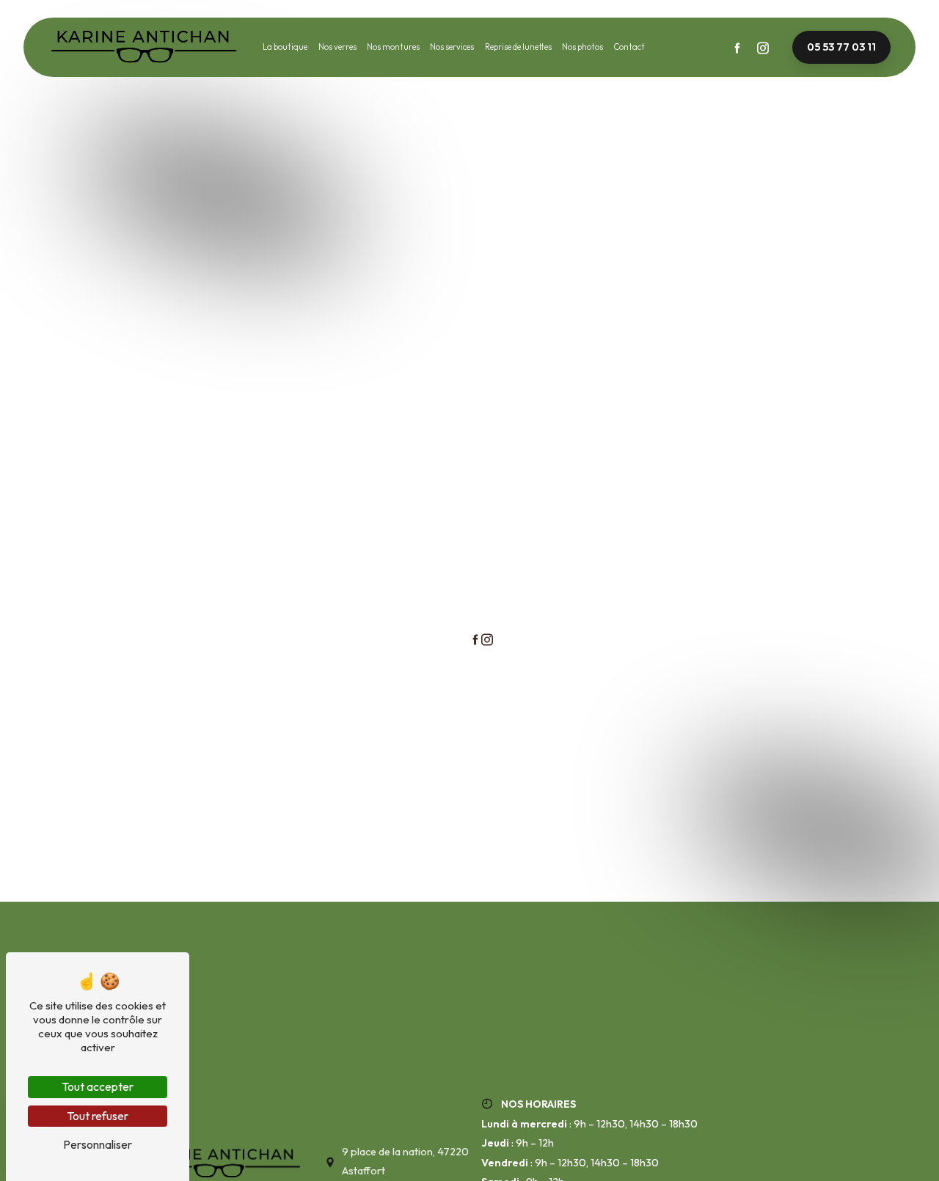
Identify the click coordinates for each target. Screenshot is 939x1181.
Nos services (452, 47)
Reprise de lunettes (518, 47)
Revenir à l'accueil (525, 611)
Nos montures (393, 47)
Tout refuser (97, 1115)
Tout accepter (98, 1086)
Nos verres (337, 47)
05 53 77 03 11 (841, 47)
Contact (629, 47)
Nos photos (582, 47)
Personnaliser (97, 1144)
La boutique (285, 47)
